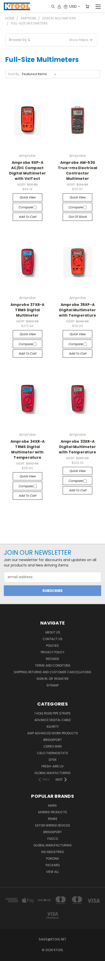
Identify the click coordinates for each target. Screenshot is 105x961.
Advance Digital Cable (52, 720)
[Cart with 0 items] (87, 6)
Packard (53, 865)
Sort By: (14, 74)
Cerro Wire (52, 746)
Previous (8, 956)
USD (73, 6)
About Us (52, 632)
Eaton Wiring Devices (52, 825)
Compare (25, 207)
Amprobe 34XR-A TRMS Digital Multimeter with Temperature (27, 449)
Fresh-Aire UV (53, 766)
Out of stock (77, 216)
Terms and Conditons (52, 665)
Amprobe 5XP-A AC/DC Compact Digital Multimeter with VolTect (27, 170)
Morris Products (52, 812)
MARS (52, 805)
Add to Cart (27, 216)
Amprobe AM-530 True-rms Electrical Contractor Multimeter (77, 170)
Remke (52, 819)
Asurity (52, 726)
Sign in (42, 678)
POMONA (52, 858)
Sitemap (52, 685)
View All (52, 872)
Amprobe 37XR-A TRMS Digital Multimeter (27, 310)
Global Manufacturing (52, 845)
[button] (51, 39)
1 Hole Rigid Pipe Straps (52, 713)
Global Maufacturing (52, 773)
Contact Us (52, 639)
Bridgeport (52, 740)
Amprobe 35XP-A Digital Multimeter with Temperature (77, 310)
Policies (52, 645)
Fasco (52, 838)
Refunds (52, 659)
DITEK (53, 759)
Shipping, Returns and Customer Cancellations (52, 672)
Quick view (27, 197)
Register (61, 678)
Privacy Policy (52, 652)
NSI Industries (52, 852)
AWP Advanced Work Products (52, 733)
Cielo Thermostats (52, 753)
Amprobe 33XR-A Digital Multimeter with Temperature (77, 447)
